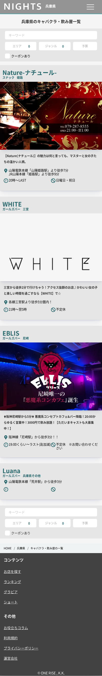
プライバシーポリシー (21, 648)
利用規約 (11, 637)
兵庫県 (21, 548)
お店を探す (12, 571)
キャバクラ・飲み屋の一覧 (46, 548)
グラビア (11, 591)
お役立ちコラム (16, 627)
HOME (7, 548)
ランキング (12, 581)
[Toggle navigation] (90, 6)
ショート (11, 601)
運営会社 (11, 658)
